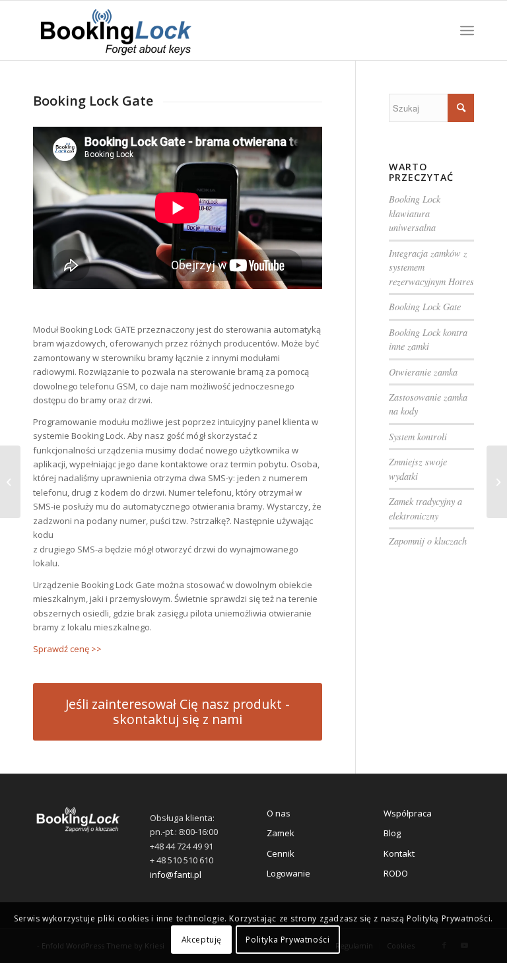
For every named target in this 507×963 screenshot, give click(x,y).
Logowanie (288, 873)
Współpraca (408, 813)
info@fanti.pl (175, 874)
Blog (392, 833)
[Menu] (467, 30)
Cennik (280, 853)
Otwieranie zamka (423, 372)
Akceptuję (202, 939)
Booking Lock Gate (425, 306)
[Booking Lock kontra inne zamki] (10, 482)
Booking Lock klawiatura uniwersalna (414, 213)
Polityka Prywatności (287, 939)
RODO (396, 873)
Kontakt (399, 853)
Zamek (280, 833)
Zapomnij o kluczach (428, 541)
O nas (278, 813)
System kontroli (418, 436)
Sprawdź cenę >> (67, 649)
